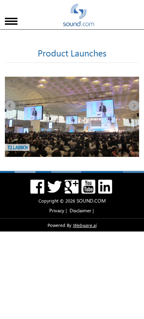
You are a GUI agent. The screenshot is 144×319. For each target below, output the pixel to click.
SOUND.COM (91, 200)
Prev (10, 105)
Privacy (56, 210)
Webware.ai (84, 225)
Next (134, 105)
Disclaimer (80, 210)
